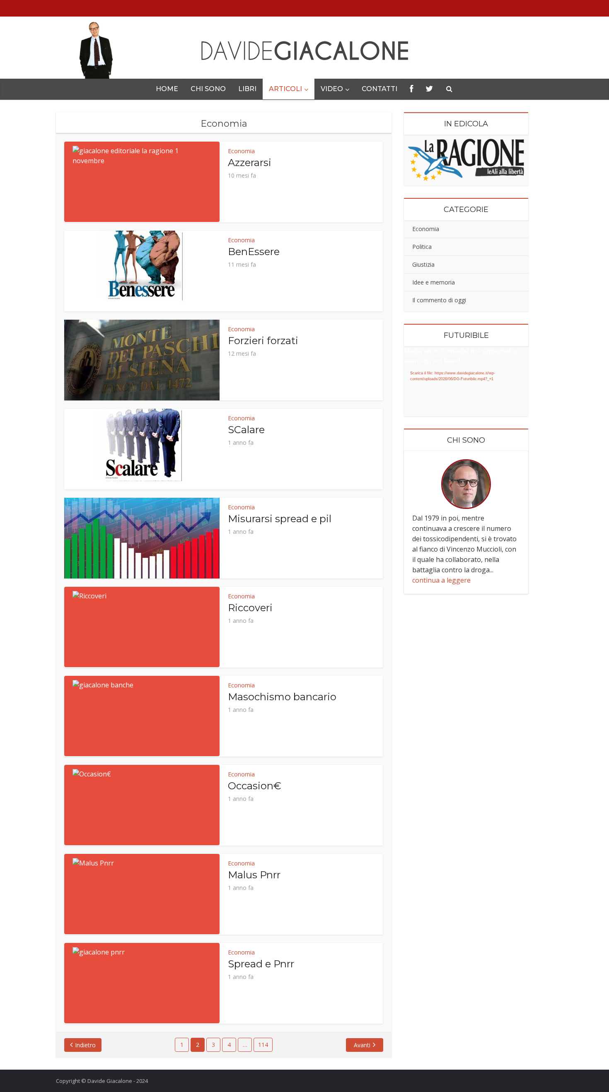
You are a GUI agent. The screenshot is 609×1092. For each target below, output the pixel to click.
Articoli (285, 89)
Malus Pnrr (254, 875)
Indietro (85, 1045)
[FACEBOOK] (411, 89)
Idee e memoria (433, 282)
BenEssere (254, 252)
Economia (241, 151)
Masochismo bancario (282, 697)
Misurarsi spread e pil (279, 519)
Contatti (379, 89)
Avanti (362, 1045)
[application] (466, 381)
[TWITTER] (429, 89)
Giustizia (423, 264)
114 (263, 1045)
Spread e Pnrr (261, 964)
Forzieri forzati (263, 341)
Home (167, 89)
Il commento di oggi (439, 300)
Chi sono (208, 89)
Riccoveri (250, 608)
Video (332, 89)
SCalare (246, 430)
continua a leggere (441, 580)
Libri (247, 89)
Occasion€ (254, 786)
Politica (422, 247)
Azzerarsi (249, 163)
